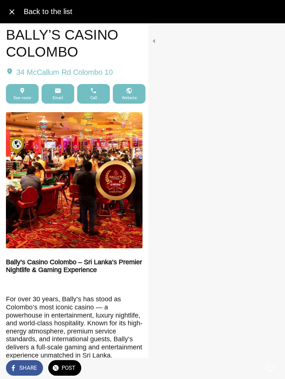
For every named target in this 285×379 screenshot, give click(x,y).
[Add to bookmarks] (270, 369)
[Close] (11, 11)
